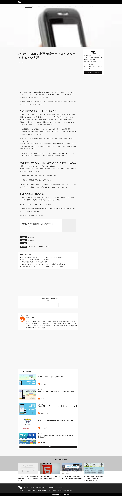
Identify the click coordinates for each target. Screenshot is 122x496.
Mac (52, 6)
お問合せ (30, 490)
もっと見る (48, 447)
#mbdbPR (92, 6)
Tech (45, 6)
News (29, 6)
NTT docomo (40, 246)
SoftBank (47, 246)
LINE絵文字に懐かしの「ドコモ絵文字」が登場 (35, 262)
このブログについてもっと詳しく (93, 72)
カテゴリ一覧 (63, 490)
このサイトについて (22, 490)
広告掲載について (46, 490)
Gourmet (83, 6)
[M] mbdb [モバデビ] (64, 495)
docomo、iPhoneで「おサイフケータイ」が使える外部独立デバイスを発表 (42, 266)
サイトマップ (70, 490)
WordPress (37, 6)
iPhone (58, 6)
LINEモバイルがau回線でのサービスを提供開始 (35, 259)
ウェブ (97, 56)
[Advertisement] (48, 77)
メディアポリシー (55, 490)
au (29, 246)
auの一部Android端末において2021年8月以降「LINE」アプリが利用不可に (43, 257)
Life (76, 6)
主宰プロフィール (37, 490)
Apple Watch (68, 6)
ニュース (21, 50)
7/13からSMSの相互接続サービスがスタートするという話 (47, 56)
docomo (33, 246)
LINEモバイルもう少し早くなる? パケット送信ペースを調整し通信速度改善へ (44, 264)
